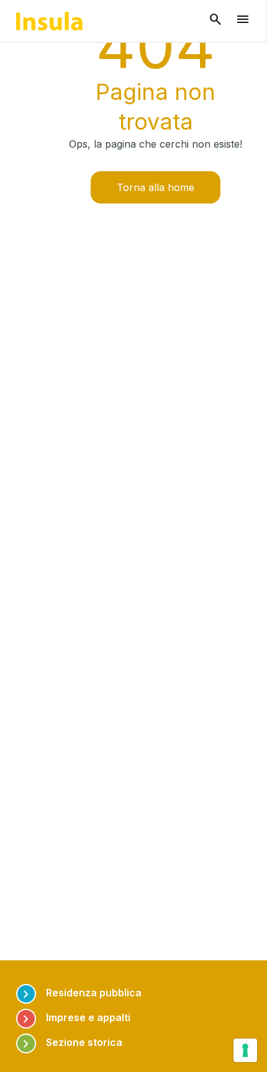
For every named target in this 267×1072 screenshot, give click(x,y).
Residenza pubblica (80, 993)
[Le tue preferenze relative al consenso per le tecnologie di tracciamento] (245, 1050)
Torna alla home (155, 187)
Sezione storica (70, 1042)
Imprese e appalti (74, 1018)
